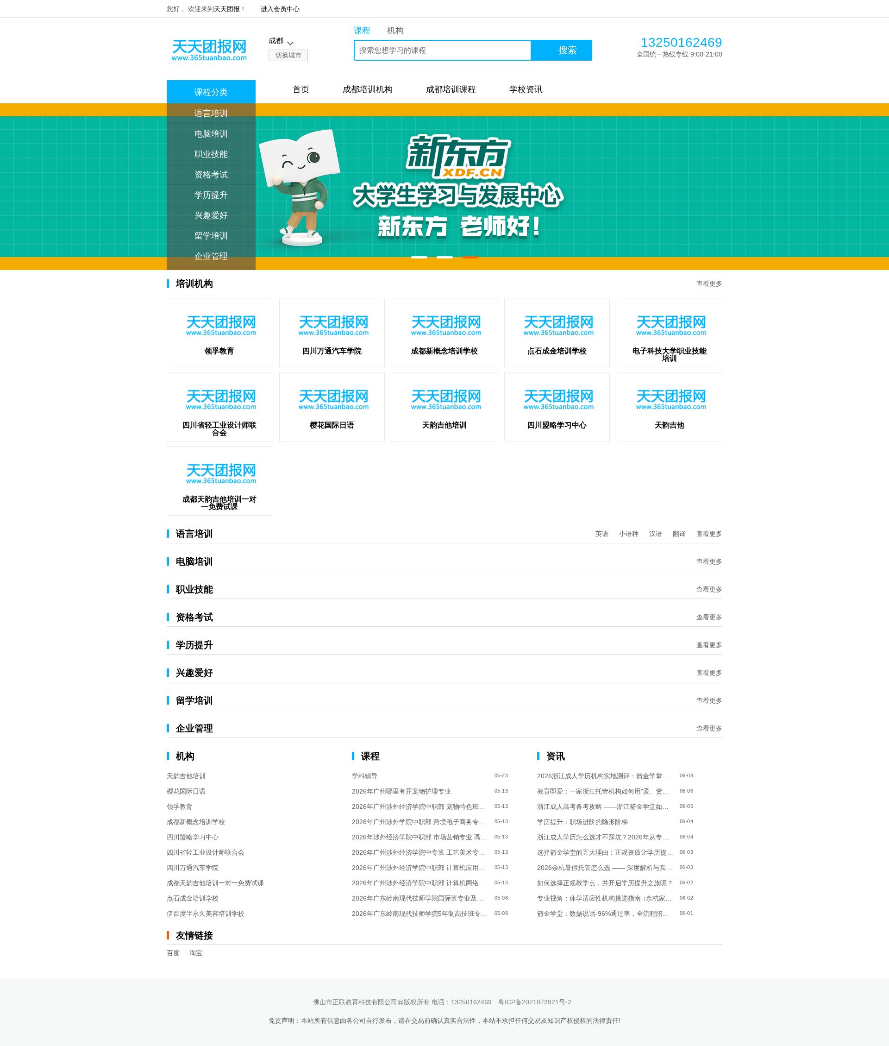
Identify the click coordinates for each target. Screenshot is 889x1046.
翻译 (679, 533)
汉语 (655, 533)
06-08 (686, 776)
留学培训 (211, 235)
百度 (173, 953)
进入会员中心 (280, 9)
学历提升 (211, 195)
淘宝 (195, 953)
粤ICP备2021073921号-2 (534, 1002)
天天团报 (227, 9)
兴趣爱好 (211, 215)
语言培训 (211, 113)
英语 (601, 533)
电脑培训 (211, 134)
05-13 (501, 791)
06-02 (686, 883)
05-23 (501, 776)
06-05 (686, 806)
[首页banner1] (444, 186)
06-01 (686, 913)
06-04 (686, 822)
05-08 (501, 898)
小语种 (629, 533)
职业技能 (211, 154)
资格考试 (211, 174)
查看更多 (709, 283)
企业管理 (211, 256)
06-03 (686, 852)
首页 (301, 89)
